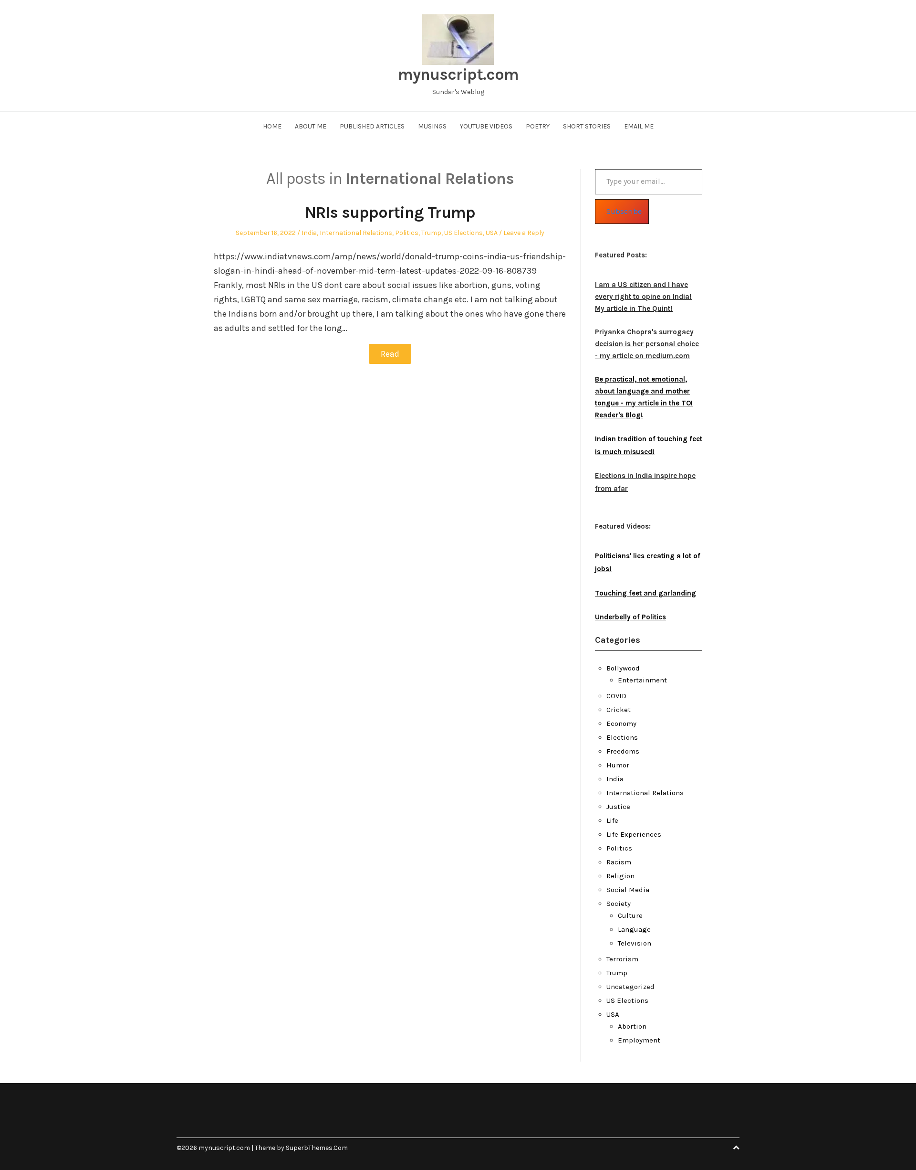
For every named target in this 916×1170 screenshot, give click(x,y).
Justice (618, 806)
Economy (621, 723)
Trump (431, 233)
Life (612, 820)
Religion (620, 876)
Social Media (627, 889)
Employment (639, 1040)
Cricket (618, 709)
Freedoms (622, 751)
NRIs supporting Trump (390, 212)
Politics (406, 233)
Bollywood (623, 668)
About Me (310, 126)
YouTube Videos (486, 126)
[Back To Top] (736, 1148)
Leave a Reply (523, 233)
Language (634, 929)
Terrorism (622, 959)
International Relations (356, 233)
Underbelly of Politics (630, 617)
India (309, 233)
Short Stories (587, 126)
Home (272, 126)
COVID (616, 695)
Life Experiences (633, 834)
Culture (630, 915)
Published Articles (372, 126)
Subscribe (624, 211)
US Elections (463, 233)
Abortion (632, 1026)
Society (618, 903)
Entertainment (642, 680)
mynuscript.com (458, 74)
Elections (622, 737)
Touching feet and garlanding (645, 593)
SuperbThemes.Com (317, 1148)
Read (390, 354)
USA (492, 233)
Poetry (538, 126)
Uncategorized (630, 986)
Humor (617, 765)
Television (634, 943)
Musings (432, 126)
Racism (618, 862)
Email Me (639, 126)
